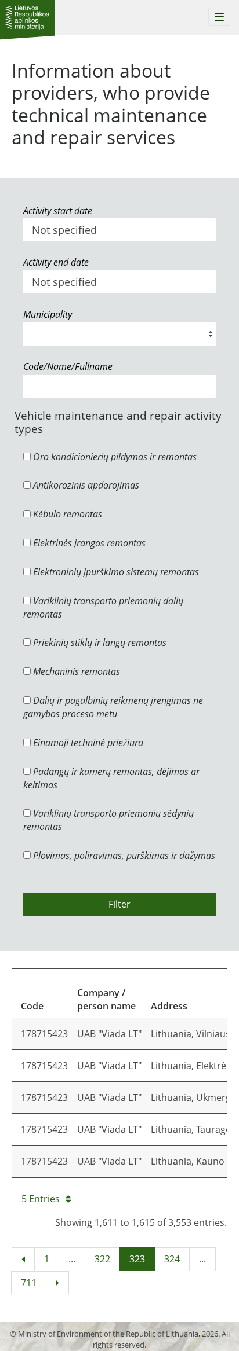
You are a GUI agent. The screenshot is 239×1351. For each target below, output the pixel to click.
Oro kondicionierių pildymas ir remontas (114, 456)
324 (172, 1259)
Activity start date (57, 210)
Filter (119, 904)
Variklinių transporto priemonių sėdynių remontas (108, 820)
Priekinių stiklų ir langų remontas (98, 642)
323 (137, 1259)
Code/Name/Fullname (68, 366)
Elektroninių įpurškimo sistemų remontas (115, 572)
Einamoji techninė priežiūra (87, 742)
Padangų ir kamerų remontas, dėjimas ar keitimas (111, 778)
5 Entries (40, 1198)
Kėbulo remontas (66, 514)
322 (102, 1259)
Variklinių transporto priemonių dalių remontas (103, 607)
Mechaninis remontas (75, 671)
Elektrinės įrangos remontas (88, 543)
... (71, 1259)
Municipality (47, 314)
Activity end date (56, 262)
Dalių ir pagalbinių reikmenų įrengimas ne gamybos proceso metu (113, 707)
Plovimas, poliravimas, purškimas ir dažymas (123, 855)
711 (29, 1282)
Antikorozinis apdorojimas (85, 485)
